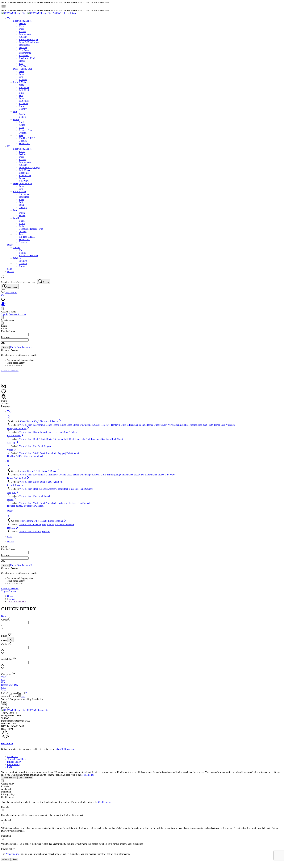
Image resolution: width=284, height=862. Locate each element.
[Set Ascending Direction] (26, 693)
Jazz (21, 135)
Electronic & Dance (22, 21)
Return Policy (13, 764)
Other (4, 682)
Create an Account (17, 314)
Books (22, 266)
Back (3, 616)
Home (10, 596)
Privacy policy (12, 854)
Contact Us (12, 756)
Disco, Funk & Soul (22, 69)
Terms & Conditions (16, 759)
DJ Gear (17, 258)
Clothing (17, 247)
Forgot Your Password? (21, 347)
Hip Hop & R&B (27, 138)
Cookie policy (104, 802)
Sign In (4, 314)
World (16, 119)
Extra (3, 687)
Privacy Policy (14, 762)
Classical (23, 141)
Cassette (23, 263)
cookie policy (87, 775)
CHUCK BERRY (17, 601)
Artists (12, 599)
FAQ (9, 767)
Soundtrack (24, 143)
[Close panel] (2, 308)
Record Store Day (9, 685)
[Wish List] (3, 393)
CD (3, 679)
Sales (3, 690)
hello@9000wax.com (65, 749)
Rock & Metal (19, 82)
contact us (7, 743)
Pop (15, 111)
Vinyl (3, 677)
